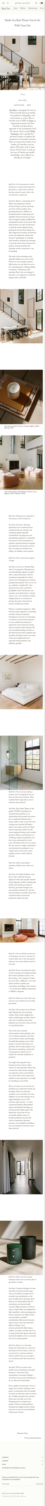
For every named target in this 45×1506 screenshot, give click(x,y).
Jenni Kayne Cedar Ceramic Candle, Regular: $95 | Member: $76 (21, 427)
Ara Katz (13, 110)
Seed (31, 121)
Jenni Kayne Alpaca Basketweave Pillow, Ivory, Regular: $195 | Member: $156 (20, 492)
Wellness (22, 8)
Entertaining (33, 8)
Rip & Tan (6, 8)
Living (42, 8)
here (21, 1407)
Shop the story (19, 105)
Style (15, 8)
